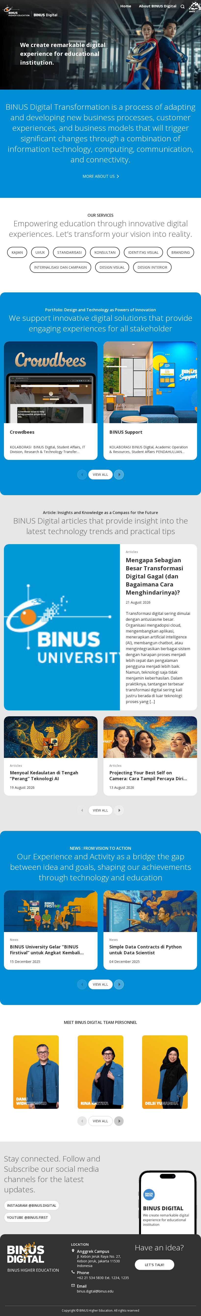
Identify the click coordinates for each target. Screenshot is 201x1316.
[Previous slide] (82, 474)
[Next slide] (119, 474)
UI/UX (40, 252)
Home (125, 5)
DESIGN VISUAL (112, 267)
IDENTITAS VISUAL (143, 252)
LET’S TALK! (154, 1264)
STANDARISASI (69, 252)
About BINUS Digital (157, 5)
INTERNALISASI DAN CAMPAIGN (60, 267)
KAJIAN (17, 252)
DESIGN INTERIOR (152, 267)
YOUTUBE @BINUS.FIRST (27, 1217)
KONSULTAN (104, 252)
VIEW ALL (100, 474)
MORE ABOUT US (99, 176)
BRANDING (180, 252)
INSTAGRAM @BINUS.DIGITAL (31, 1205)
